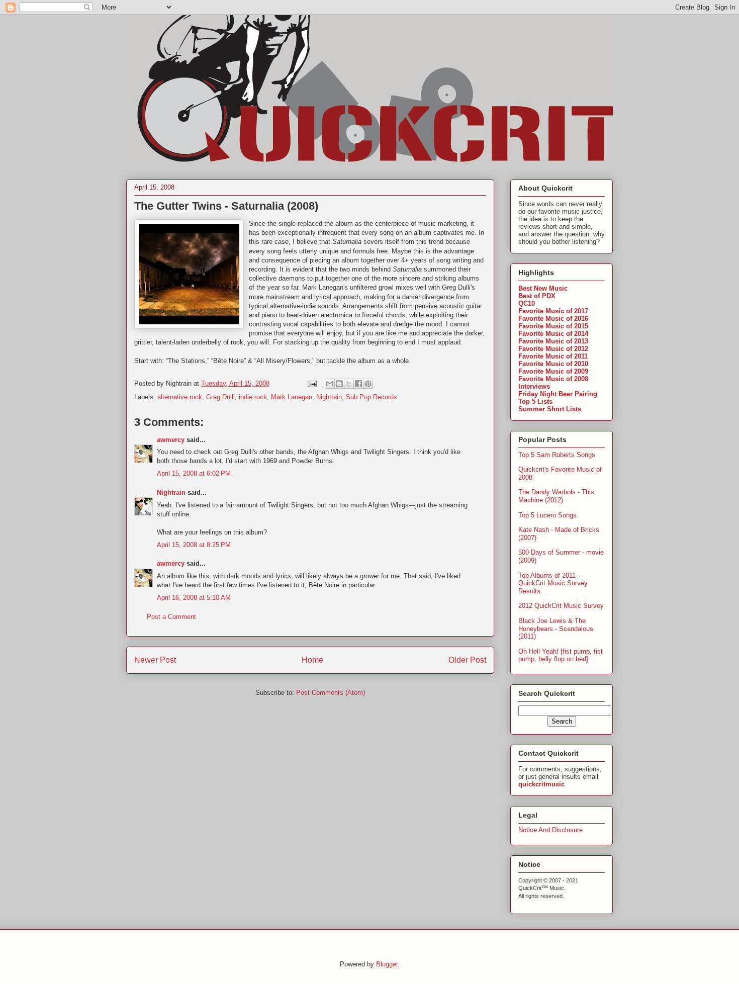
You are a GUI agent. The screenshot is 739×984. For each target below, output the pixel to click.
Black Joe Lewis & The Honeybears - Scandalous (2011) (555, 628)
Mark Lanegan (291, 397)
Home (312, 660)
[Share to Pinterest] (368, 384)
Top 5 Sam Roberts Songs (556, 455)
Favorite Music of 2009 (553, 371)
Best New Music (543, 288)
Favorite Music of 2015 (553, 326)
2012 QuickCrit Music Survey (561, 605)
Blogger (387, 964)
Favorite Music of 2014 (553, 333)
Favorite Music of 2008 (553, 379)
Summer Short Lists (549, 409)
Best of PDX (537, 296)
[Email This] (330, 384)
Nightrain (329, 397)
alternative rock (179, 397)
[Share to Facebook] (358, 384)
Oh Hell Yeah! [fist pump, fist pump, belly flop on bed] (560, 655)
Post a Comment (171, 616)
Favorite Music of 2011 (553, 356)
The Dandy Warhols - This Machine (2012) (556, 496)
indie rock (253, 397)
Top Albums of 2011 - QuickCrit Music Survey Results (553, 583)
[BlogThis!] (339, 384)
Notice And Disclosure (550, 830)
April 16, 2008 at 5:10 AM (194, 597)
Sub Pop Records (371, 397)
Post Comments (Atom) (330, 692)
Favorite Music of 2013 (553, 341)
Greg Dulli (220, 397)
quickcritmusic (541, 784)
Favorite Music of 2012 (553, 348)
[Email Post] (311, 383)
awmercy (170, 439)
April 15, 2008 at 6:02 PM (194, 473)
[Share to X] (349, 384)
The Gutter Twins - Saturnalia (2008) (226, 206)
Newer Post (155, 660)
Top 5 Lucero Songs (547, 515)
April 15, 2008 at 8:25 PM (194, 545)
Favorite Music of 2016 (553, 318)
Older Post (467, 660)
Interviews (534, 386)
